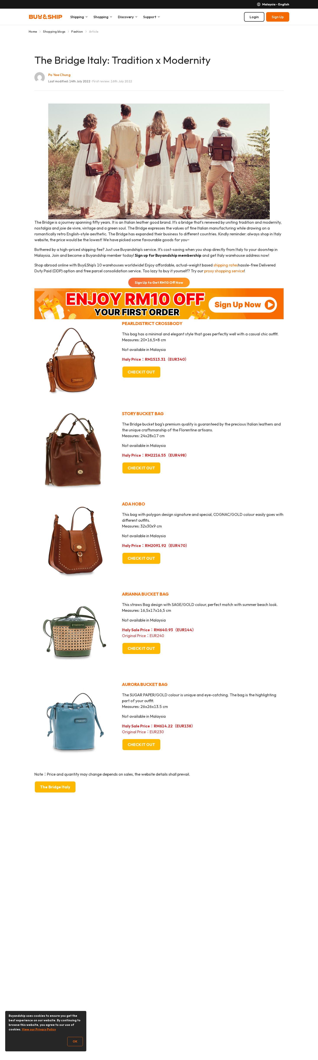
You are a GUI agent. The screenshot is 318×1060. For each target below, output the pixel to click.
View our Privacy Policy (39, 1029)
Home (33, 31)
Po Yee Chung (59, 75)
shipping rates (226, 265)
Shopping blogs (54, 31)
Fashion (77, 31)
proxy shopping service (224, 270)
